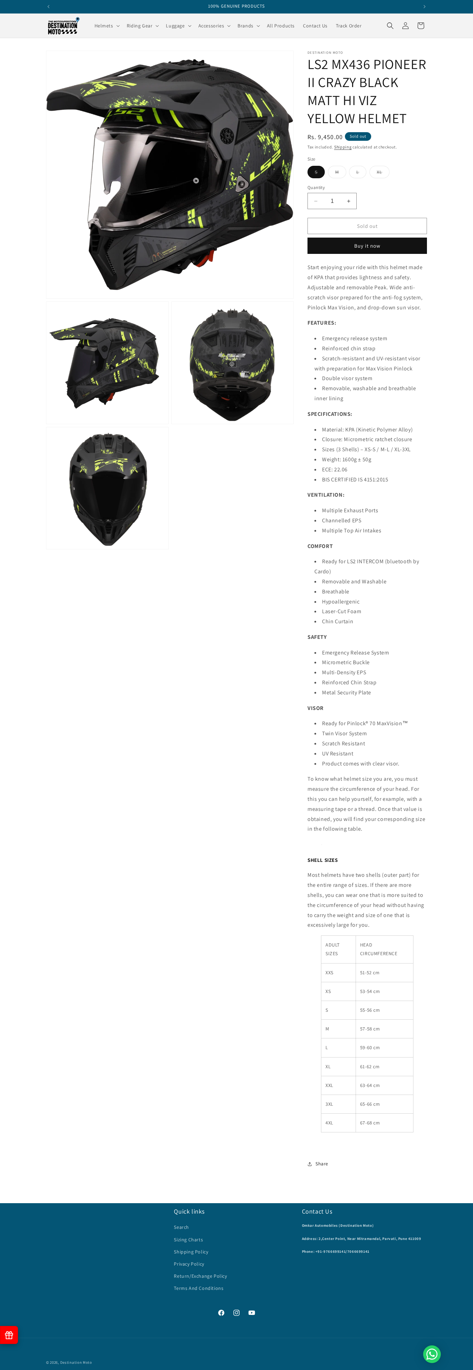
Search (181, 1227)
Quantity (316, 187)
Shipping (343, 146)
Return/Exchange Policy (200, 1276)
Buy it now (367, 245)
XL (383, 173)
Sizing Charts (188, 1239)
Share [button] (321, 1164)
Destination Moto (76, 1362)
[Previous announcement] (48, 6)
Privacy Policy (189, 1264)
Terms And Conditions (198, 1288)
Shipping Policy (191, 1252)
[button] (106, 25)
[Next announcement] (424, 6)
